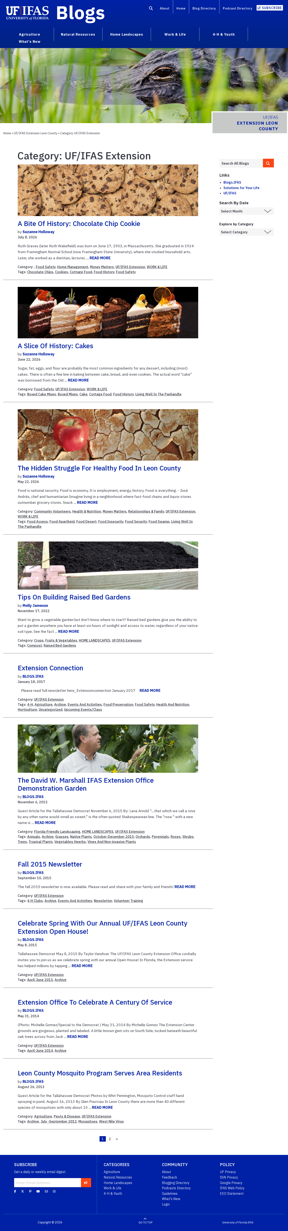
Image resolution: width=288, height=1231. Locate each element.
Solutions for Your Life (241, 188)
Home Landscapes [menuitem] (126, 34)
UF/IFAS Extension (130, 267)
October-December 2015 (113, 837)
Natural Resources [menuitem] (78, 34)
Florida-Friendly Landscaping (57, 831)
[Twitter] (22, 1191)
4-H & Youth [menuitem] (224, 34)
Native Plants (81, 837)
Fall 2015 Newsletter (50, 864)
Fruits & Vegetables (61, 640)
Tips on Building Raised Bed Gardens (74, 597)
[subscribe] (85, 1182)
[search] (268, 163)
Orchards (143, 837)
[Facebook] (15, 1191)
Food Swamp (159, 521)
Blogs (80, 12)
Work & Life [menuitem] (175, 34)
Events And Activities (85, 704)
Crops (39, 640)
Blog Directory (204, 8)
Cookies (61, 272)
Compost (34, 645)
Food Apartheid (62, 521)
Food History (104, 272)
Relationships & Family (146, 511)
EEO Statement (232, 1193)
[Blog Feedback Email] (46, 1191)
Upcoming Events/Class (83, 709)
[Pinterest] (30, 1191)
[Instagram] (54, 1191)
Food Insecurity (110, 521)
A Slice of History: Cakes (55, 345)
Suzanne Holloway (38, 231)
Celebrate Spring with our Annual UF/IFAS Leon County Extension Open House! (102, 927)
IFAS (250, 1222)
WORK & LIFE (157, 267)
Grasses (62, 837)
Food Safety (45, 267)
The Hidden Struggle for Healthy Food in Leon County (99, 468)
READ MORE (100, 257)
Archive (60, 704)
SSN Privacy (229, 1177)
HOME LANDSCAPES (94, 640)
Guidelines (170, 1193)
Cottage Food (81, 272)
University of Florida (234, 1222)
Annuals (33, 837)
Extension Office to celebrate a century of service (95, 1002)
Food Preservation (118, 704)
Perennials (160, 837)
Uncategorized (50, 709)
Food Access (37, 521)
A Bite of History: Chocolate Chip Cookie (79, 223)
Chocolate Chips (40, 272)
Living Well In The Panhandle (158, 394)
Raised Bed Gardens (60, 645)
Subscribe (272, 8)
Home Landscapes (118, 1183)
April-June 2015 (40, 980)
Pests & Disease (67, 1116)
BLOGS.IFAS (33, 676)
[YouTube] (38, 1191)
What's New (171, 1199)
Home (181, 8)
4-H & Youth (113, 1193)
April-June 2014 (40, 1050)
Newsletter (103, 901)
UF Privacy (228, 1172)
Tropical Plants (41, 842)
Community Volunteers (52, 511)
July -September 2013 (59, 1121)
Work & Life (112, 1188)
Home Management (72, 267)
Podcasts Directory (176, 1188)
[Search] (151, 9)
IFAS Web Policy (232, 1188)
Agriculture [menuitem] (29, 34)
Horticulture (27, 709)
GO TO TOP (145, 1222)
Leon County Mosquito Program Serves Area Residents (100, 1072)
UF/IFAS (229, 193)
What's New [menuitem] (29, 41)
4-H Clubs (35, 901)
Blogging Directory (176, 1183)
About (165, 8)
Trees (22, 842)
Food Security (136, 521)
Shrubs (188, 837)
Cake (83, 394)
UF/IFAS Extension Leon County (35, 133)
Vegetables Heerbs (70, 842)
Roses (176, 837)
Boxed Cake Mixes (41, 394)
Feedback (169, 1177)
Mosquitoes (87, 1121)
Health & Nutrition (86, 511)
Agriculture (43, 704)
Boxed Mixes (68, 394)
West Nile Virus (111, 1121)
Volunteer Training (128, 901)
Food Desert (86, 521)
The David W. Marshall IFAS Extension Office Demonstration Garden (86, 784)
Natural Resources (118, 1177)
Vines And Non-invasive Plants (111, 842)
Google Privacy (231, 1183)
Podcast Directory (237, 8)
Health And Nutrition (172, 704)
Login (166, 1204)
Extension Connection (50, 667)
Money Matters (102, 267)
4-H (30, 704)
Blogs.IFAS (232, 182)
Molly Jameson (35, 605)
